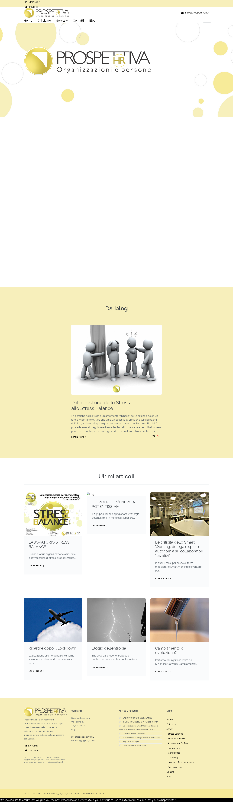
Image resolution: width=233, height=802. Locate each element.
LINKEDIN (34, 1)
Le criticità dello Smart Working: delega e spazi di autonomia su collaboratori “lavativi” (179, 549)
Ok (178, 800)
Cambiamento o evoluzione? (169, 650)
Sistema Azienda (176, 738)
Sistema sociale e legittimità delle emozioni (141, 737)
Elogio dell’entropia (109, 648)
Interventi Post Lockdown (181, 762)
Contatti (170, 772)
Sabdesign (99, 793)
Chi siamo (171, 724)
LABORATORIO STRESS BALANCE (49, 544)
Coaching (173, 757)
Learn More (77, 437)
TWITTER (33, 750)
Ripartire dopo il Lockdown (52, 648)
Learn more (35, 566)
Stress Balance (175, 734)
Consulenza (174, 753)
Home (169, 719)
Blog (168, 776)
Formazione (174, 748)
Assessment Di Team (178, 743)
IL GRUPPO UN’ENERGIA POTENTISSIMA (113, 504)
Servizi (169, 729)
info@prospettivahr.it (197, 12)
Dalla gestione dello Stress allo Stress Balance (100, 405)
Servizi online (175, 767)
